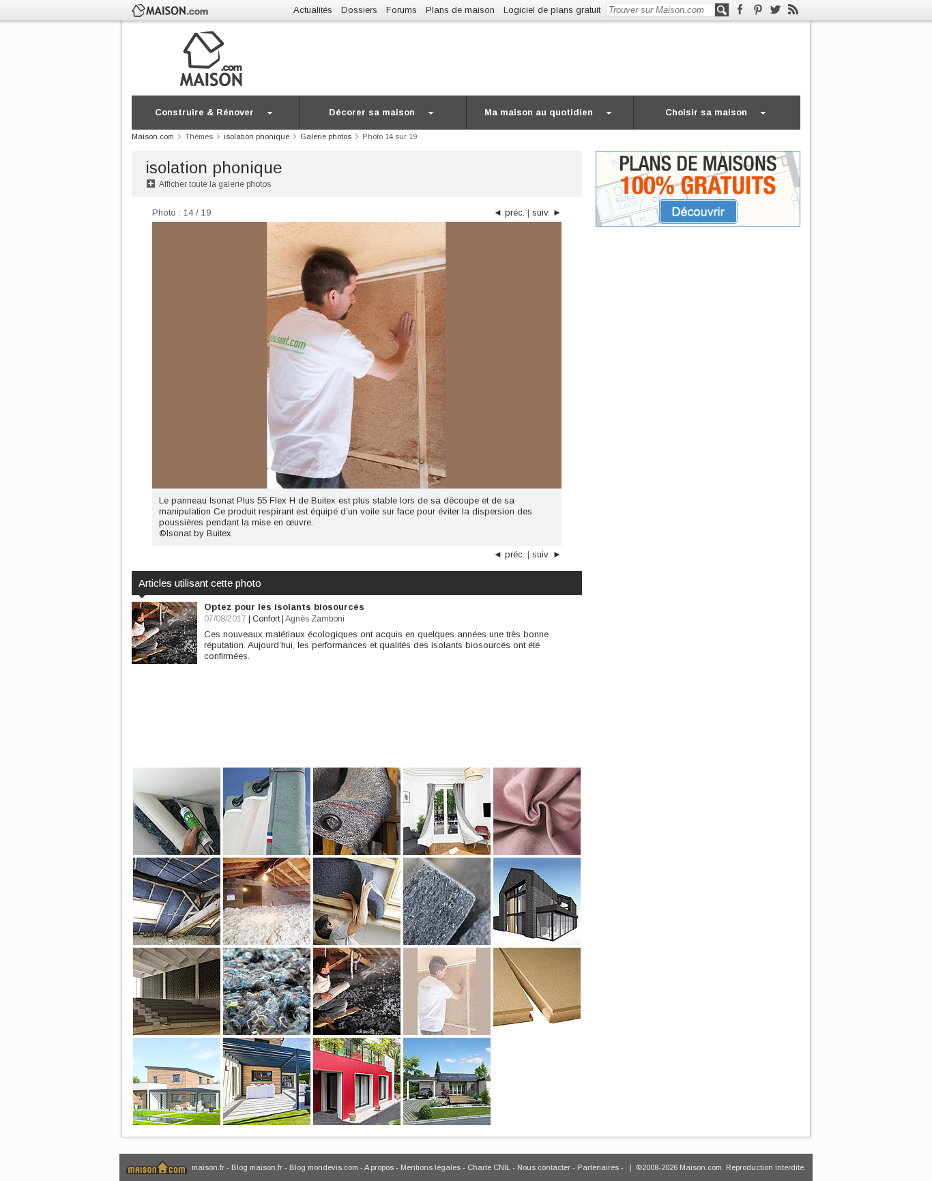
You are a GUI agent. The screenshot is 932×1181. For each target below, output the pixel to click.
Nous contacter (543, 1167)
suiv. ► (547, 212)
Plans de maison (460, 10)
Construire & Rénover (204, 112)
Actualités (312, 10)
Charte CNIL (488, 1167)
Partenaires (598, 1167)
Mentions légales (431, 1167)
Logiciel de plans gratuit (552, 10)
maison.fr (208, 1167)
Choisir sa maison (706, 112)
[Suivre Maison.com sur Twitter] (775, 10)
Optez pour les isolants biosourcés (284, 607)
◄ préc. (509, 212)
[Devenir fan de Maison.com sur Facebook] (740, 10)
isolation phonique (213, 167)
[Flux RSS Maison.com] (793, 10)
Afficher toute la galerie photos (215, 184)
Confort (266, 619)
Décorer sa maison (372, 112)
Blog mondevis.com (323, 1167)
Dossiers (359, 10)
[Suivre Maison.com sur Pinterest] (758, 10)
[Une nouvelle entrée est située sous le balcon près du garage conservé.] (357, 1080)
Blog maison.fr (256, 1167)
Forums (401, 10)
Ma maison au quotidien (538, 112)
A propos (379, 1167)
